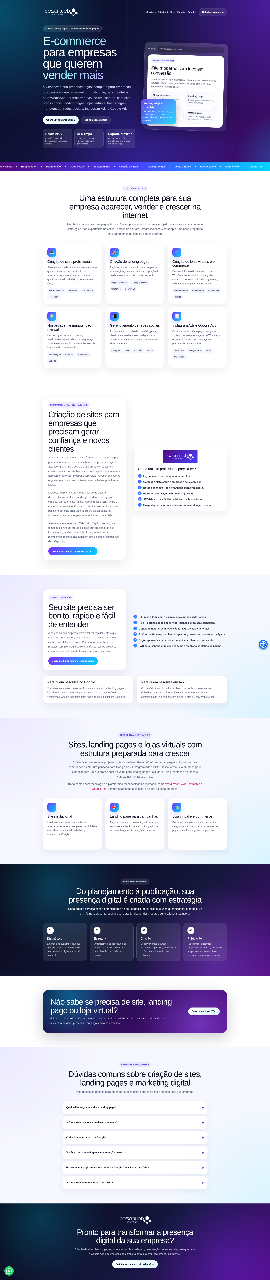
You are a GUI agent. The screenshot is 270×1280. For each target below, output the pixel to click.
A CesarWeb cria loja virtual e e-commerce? (92, 1122)
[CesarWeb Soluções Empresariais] (61, 12)
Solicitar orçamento (213, 12)
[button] (9, 1271)
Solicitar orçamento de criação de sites (73, 551)
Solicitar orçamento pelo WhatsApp (135, 1264)
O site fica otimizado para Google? (86, 1137)
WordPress (172, 784)
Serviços (151, 12)
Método (181, 12)
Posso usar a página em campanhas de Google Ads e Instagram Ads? (107, 1167)
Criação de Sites (166, 12)
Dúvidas (192, 12)
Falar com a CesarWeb (204, 1011)
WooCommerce (190, 784)
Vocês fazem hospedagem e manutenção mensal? (96, 1152)
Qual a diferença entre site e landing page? (91, 1107)
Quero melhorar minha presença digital (73, 661)
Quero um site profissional (60, 119)
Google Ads (99, 788)
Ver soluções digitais (96, 119)
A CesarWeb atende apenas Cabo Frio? (89, 1182)
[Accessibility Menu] (263, 644)
